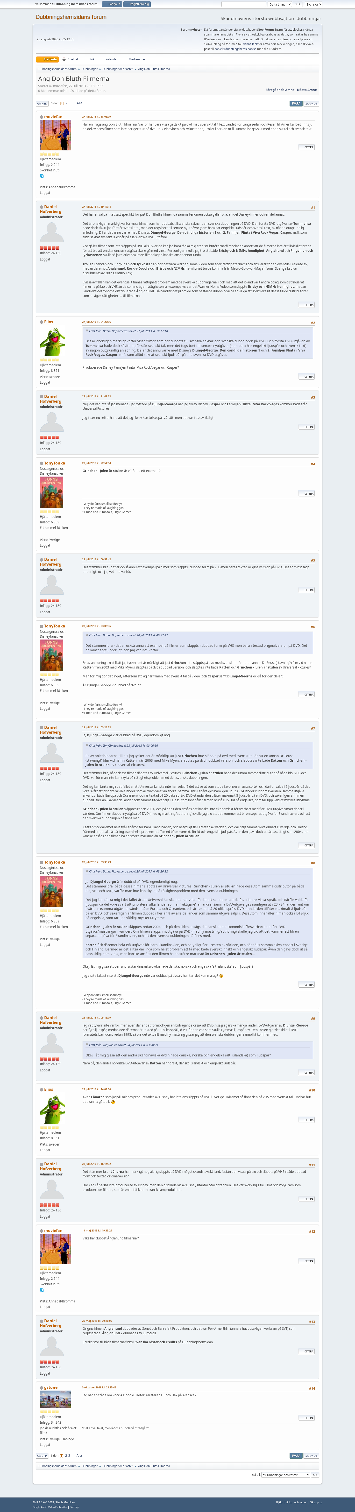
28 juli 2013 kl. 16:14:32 (96, 1164)
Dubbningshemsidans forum (71, 17)
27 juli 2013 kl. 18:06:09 (96, 116)
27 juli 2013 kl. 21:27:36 (96, 321)
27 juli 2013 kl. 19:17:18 (96, 206)
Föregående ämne (280, 90)
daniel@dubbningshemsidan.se (235, 49)
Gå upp (42, 1455)
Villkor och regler (296, 1502)
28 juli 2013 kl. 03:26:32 (96, 727)
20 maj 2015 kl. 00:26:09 (97, 1320)
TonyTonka (54, 463)
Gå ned (42, 103)
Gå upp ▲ (316, 1502)
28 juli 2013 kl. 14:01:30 (96, 1089)
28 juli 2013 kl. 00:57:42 (96, 559)
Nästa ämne (307, 90)
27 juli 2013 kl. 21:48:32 (96, 396)
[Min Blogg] (42, 181)
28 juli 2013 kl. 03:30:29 (96, 862)
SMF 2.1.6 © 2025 (43, 1502)
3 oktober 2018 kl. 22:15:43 (99, 1387)
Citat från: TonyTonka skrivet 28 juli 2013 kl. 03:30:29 (123, 1045)
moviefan (53, 116)
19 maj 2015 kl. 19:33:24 (97, 1230)
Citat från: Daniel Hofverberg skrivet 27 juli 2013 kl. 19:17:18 (128, 331)
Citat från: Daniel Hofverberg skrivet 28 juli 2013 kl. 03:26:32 (128, 871)
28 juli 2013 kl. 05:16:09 (96, 1017)
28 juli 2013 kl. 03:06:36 (96, 626)
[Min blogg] (42, 534)
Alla (79, 103)
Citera (309, 147)
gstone (50, 1387)
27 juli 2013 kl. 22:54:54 (96, 463)
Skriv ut (311, 103)
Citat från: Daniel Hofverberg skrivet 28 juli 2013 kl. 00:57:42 (128, 635)
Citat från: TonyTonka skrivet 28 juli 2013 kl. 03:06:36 (123, 746)
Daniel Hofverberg (50, 209)
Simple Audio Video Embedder (50, 1507)
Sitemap (74, 1507)
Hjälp (279, 1502)
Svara (296, 103)
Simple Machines (65, 1502)
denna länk (250, 44)
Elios (48, 321)
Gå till (256, 1474)
